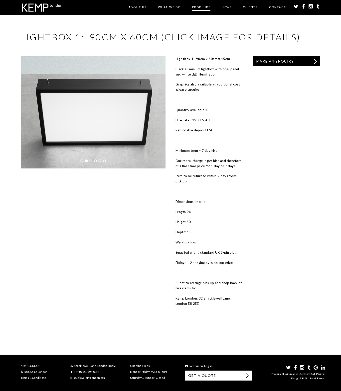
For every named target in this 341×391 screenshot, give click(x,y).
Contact (277, 7)
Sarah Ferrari (317, 378)
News (227, 7)
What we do (169, 7)
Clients (250, 7)
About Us (138, 7)
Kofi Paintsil (318, 373)
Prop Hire (201, 7)
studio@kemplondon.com (89, 377)
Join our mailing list (200, 366)
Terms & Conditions (33, 377)
